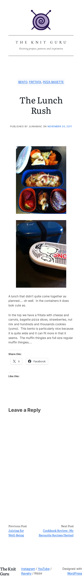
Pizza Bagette (53, 82)
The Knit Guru (42, 42)
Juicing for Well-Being (16, 532)
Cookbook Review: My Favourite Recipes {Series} (56, 532)
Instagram (28, 568)
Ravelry (26, 573)
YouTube (44, 568)
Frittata (35, 82)
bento (22, 82)
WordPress (74, 573)
